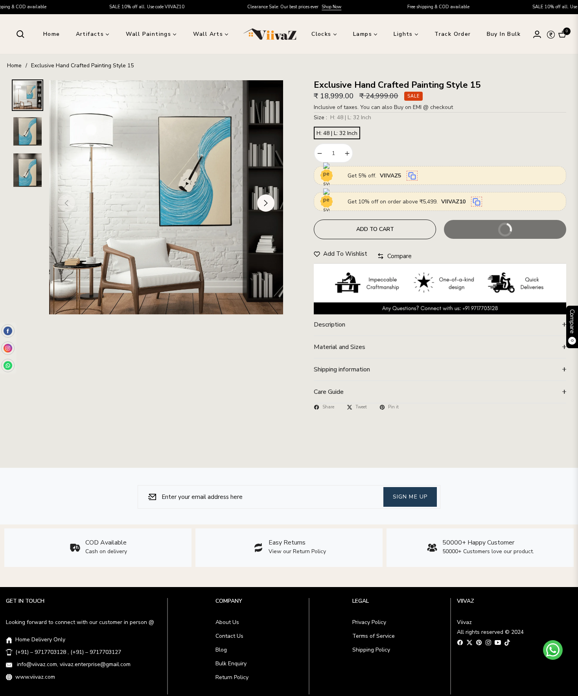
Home (14, 65)
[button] (20, 34)
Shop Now (291, 7)
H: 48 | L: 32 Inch (337, 133)
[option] (166, 197)
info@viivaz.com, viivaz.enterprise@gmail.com (73, 664)
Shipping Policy (371, 650)
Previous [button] (66, 203)
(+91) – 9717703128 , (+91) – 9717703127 (68, 652)
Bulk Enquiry (231, 663)
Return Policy (232, 677)
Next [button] (265, 203)
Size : (342, 117)
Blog (221, 650)
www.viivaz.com (35, 677)
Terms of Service (373, 636)
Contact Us (229, 636)
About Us (227, 622)
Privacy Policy (369, 622)
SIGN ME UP (410, 496)
